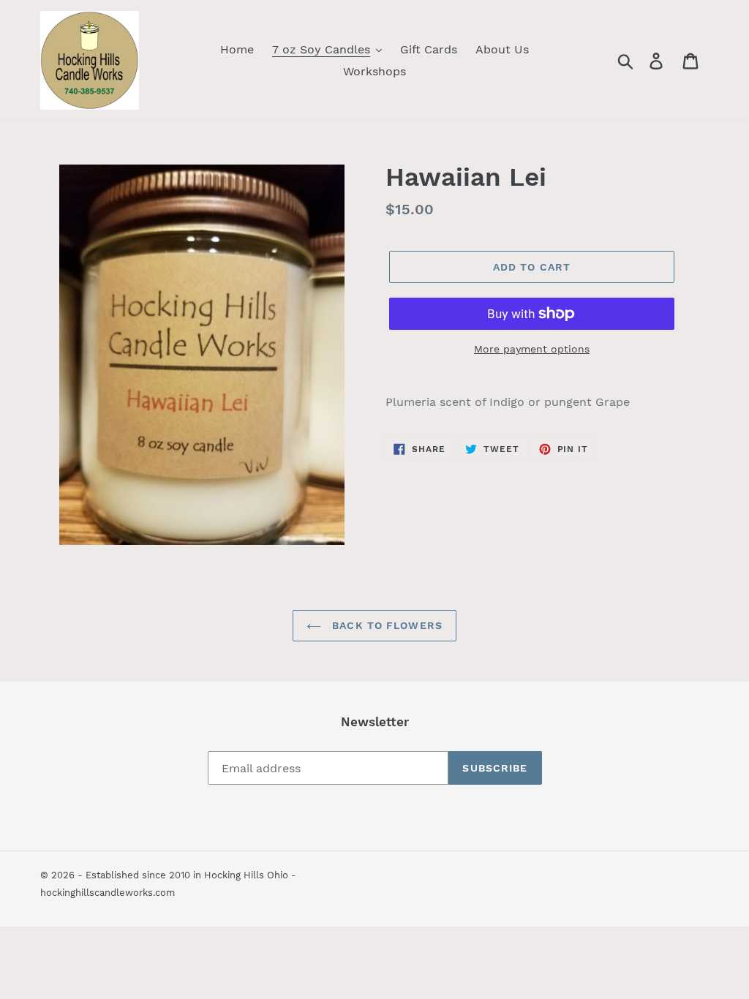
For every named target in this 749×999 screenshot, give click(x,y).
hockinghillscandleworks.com (107, 892)
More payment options (532, 349)
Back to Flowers (385, 625)
